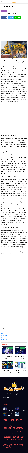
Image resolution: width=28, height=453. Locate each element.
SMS (2, 333)
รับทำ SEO (3, 331)
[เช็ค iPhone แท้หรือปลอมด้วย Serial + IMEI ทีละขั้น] (7, 350)
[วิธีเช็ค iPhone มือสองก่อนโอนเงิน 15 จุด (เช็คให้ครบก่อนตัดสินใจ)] (20, 365)
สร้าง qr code (4, 335)
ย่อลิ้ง (2, 337)
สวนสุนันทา (4, 340)
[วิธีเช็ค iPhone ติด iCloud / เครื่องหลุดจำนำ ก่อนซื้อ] (20, 350)
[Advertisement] (14, 28)
